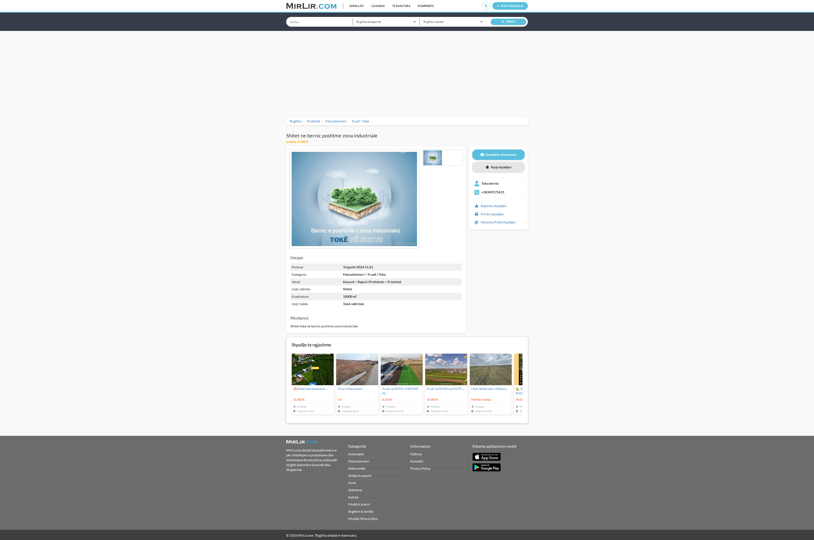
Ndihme (416, 454)
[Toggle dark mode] (486, 6)
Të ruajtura (401, 6)
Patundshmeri (358, 461)
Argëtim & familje (361, 511)
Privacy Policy (420, 468)
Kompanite (426, 6)
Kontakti (416, 461)
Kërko (510, 21)
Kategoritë (357, 446)
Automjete (356, 454)
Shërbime (355, 490)
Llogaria (378, 6)
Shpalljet (357, 6)
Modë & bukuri (359, 504)
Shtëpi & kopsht (359, 476)
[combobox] (386, 22)
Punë (352, 483)
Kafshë (353, 497)
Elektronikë (356, 468)
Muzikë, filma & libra (363, 518)
